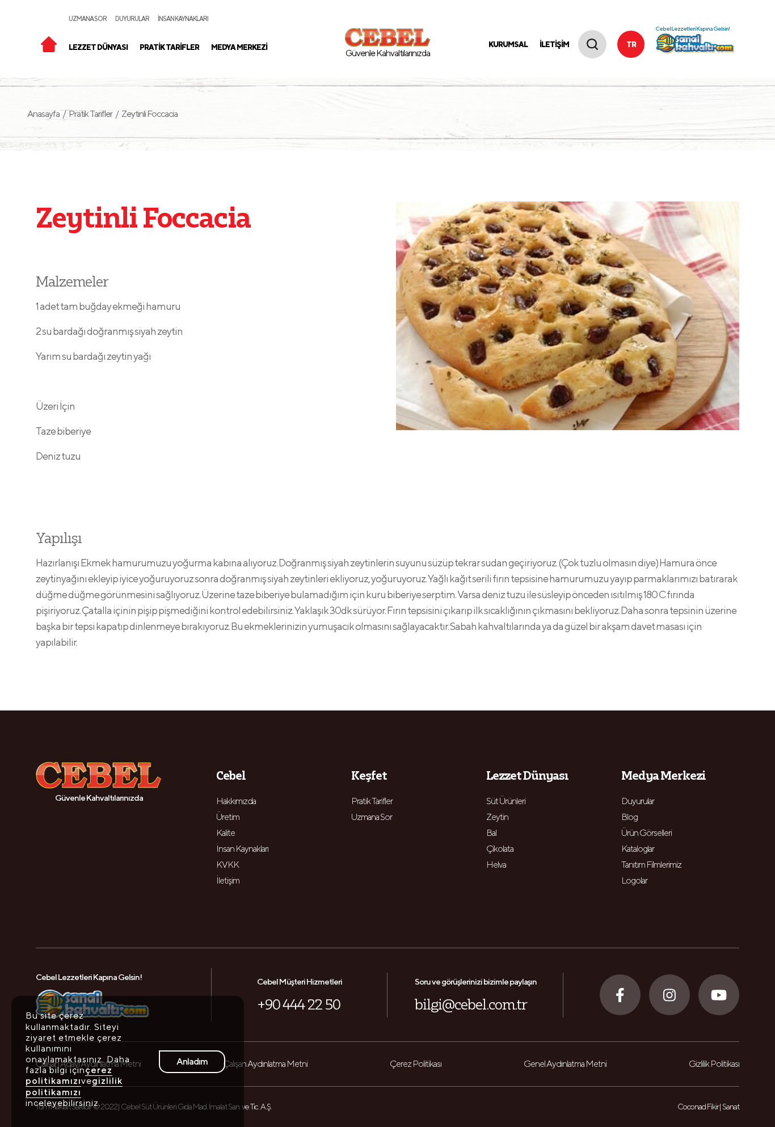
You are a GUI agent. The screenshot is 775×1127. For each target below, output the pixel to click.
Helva (496, 864)
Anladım (192, 1061)
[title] (49, 43)
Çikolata (499, 848)
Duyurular (637, 801)
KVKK (227, 864)
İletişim (227, 880)
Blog (629, 816)
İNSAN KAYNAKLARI (183, 18)
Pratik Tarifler (90, 113)
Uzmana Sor (371, 816)
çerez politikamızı (69, 1075)
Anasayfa (46, 113)
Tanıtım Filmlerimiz (651, 864)
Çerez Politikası (415, 1063)
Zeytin (497, 816)
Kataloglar (637, 848)
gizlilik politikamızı (74, 1086)
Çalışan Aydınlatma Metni (265, 1063)
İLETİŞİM (554, 44)
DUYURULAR (132, 18)
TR (631, 44)
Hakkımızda (236, 801)
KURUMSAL (508, 44)
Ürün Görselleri (646, 832)
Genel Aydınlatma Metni (565, 1063)
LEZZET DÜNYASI (98, 47)
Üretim (227, 816)
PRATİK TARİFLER (169, 47)
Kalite (225, 832)
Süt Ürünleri (505, 801)
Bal (491, 832)
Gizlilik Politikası (714, 1063)
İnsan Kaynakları (242, 848)
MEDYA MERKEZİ (239, 47)
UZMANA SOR (88, 18)
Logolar (634, 880)
